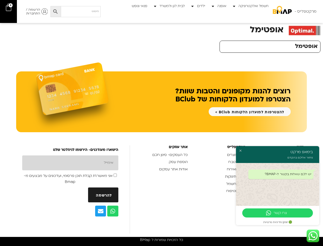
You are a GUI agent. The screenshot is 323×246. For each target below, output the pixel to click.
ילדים (201, 6)
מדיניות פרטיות (273, 222)
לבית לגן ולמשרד (172, 6)
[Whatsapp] (112, 211)
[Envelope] (100, 211)
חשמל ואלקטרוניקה (253, 6)
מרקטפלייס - (305, 11)
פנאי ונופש (139, 6)
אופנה (221, 6)
